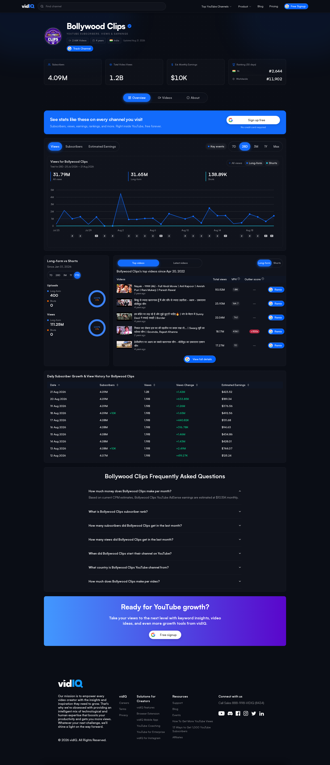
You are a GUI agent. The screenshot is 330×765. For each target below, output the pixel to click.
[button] (234, 146)
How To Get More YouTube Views (192, 721)
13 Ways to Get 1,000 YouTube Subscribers (191, 729)
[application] (165, 214)
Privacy (123, 715)
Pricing (273, 6)
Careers (124, 702)
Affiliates (177, 737)
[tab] (136, 97)
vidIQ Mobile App (147, 719)
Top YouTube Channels (215, 6)
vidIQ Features (145, 707)
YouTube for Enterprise (151, 731)
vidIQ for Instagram (148, 738)
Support (177, 702)
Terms (122, 709)
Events (176, 715)
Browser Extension (148, 713)
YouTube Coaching (148, 725)
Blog (260, 6)
